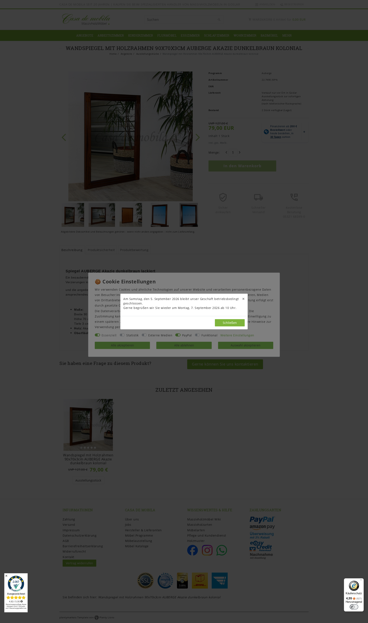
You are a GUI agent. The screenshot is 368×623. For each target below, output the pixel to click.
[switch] (354, 606)
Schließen (230, 323)
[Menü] (361, 580)
